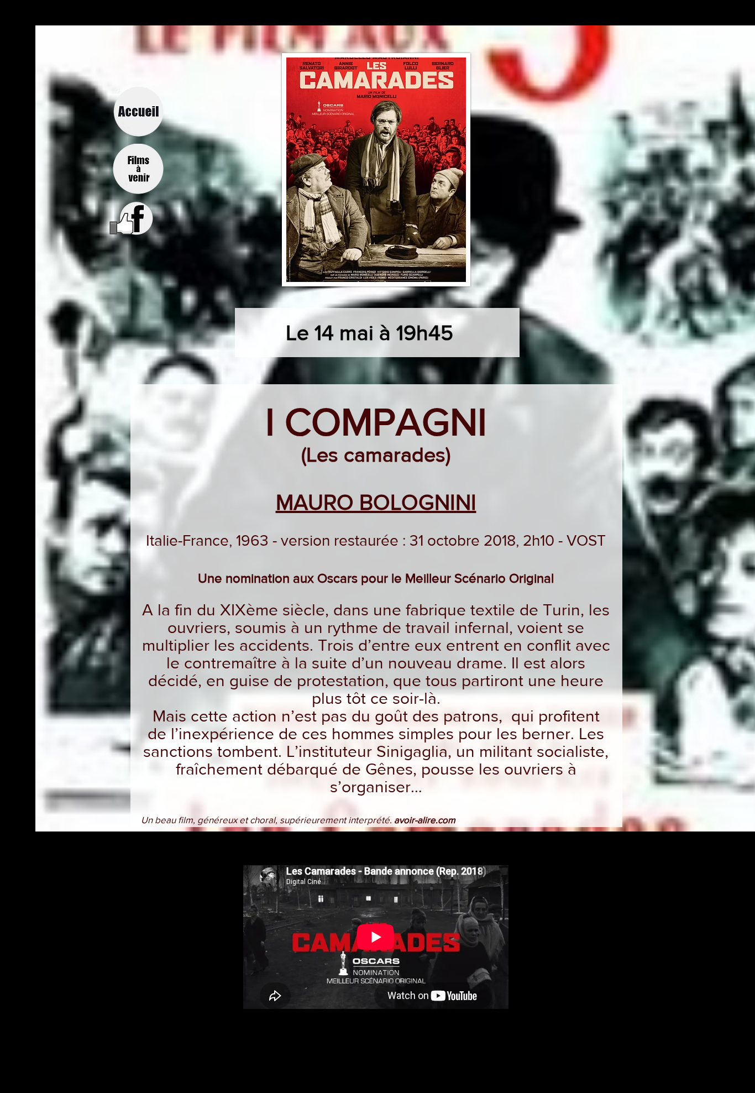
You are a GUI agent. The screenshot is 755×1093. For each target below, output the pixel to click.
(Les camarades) (375, 454)
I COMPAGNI (376, 421)
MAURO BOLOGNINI (376, 502)
